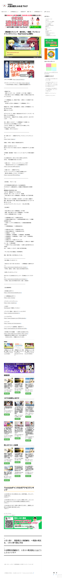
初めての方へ (4, 11)
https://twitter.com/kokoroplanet (12, 323)
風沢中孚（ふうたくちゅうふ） (50, 93)
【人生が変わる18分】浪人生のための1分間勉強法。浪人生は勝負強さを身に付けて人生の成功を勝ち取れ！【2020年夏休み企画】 (29, 431)
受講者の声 (23, 11)
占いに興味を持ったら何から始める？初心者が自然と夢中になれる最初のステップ (29, 468)
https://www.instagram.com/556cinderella (14, 318)
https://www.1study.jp (9, 127)
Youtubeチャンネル (7, 515)
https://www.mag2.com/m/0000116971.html (15, 333)
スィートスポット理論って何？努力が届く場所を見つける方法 (8, 473)
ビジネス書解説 (48, 24)
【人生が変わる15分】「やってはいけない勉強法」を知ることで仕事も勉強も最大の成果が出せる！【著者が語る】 (19, 410)
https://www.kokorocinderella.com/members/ (15, 279)
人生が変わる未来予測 (49, 25)
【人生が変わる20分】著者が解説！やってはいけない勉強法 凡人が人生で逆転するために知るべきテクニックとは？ (8, 430)
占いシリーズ (47, 27)
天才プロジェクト (48, 30)
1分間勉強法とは (14, 11)
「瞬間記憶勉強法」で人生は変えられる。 (8, 408)
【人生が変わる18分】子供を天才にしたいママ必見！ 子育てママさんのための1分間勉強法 (29, 409)
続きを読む (7, 393)
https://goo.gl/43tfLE (18, 79)
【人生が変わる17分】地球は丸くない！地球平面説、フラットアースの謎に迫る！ (51, 89)
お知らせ (47, 20)
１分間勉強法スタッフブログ (50, 35)
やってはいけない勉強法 (49, 21)
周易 (46, 29)
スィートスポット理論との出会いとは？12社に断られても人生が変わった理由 (29, 386)
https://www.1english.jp (10, 302)
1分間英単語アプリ (38, 11)
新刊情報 (47, 31)
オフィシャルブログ (49, 22)
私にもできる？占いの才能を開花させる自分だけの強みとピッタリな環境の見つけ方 (19, 468)
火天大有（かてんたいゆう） (50, 95)
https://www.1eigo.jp (24, 82)
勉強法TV (13, 515)
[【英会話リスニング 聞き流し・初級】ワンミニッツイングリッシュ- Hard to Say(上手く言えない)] (29, 346)
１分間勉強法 (47, 34)
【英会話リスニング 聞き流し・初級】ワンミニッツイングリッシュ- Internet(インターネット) (19, 353)
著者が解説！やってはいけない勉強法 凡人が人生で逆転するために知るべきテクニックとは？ (19, 430)
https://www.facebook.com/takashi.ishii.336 (15, 328)
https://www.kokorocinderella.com (12, 292)
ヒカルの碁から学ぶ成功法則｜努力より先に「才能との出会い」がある (19, 385)
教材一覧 (29, 11)
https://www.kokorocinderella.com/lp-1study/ (15, 267)
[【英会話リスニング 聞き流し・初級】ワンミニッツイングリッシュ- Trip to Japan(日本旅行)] (9, 346)
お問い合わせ (47, 11)
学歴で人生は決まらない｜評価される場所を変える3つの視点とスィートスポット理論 (8, 386)
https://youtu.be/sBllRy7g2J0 (11, 166)
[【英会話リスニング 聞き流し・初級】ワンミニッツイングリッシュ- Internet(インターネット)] (19, 346)
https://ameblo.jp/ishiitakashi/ (11, 313)
